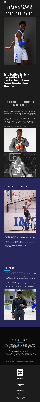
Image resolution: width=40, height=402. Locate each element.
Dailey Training (20, 384)
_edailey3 (10, 246)
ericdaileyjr (12, 248)
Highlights (20, 385)
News (20, 387)
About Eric (20, 383)
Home (20, 381)
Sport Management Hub (20, 398)
